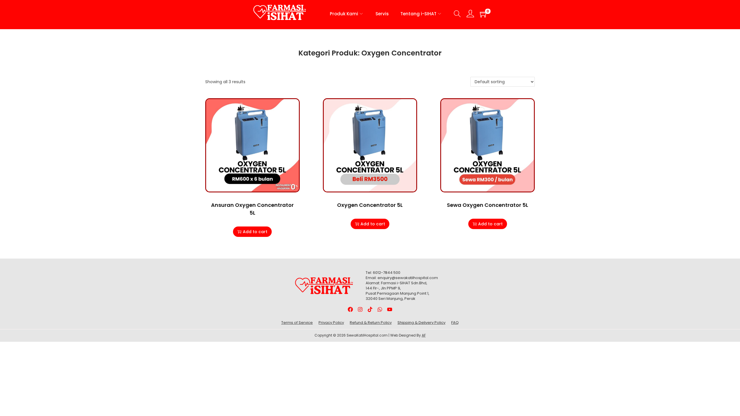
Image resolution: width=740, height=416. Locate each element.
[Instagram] (360, 309)
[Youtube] (389, 309)
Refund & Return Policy (371, 322)
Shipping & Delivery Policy (421, 322)
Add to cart (255, 232)
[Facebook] (350, 309)
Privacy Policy (331, 322)
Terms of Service (297, 322)
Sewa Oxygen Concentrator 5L (487, 205)
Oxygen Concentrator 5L (370, 205)
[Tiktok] (370, 309)
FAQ (455, 322)
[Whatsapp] (379, 309)
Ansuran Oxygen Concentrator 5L (252, 208)
